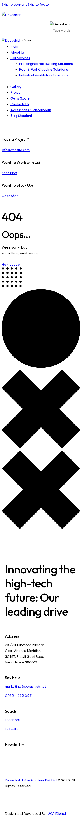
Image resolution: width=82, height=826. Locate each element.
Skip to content (14, 4)
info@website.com (16, 150)
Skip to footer (39, 4)
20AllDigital (57, 813)
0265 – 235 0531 (18, 695)
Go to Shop (10, 195)
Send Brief (9, 173)
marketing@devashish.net (25, 686)
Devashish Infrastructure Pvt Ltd (31, 780)
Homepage (11, 264)
